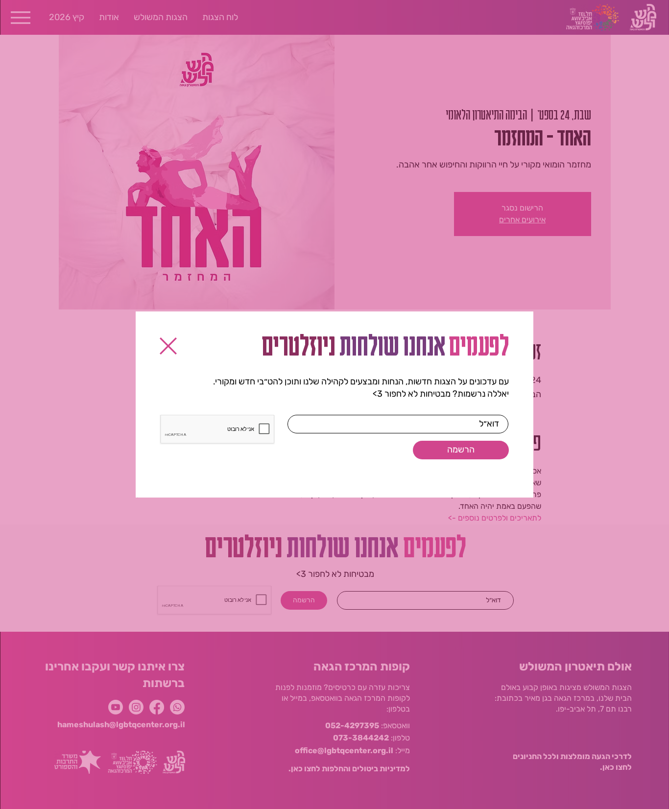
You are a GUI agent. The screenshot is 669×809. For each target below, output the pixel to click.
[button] (168, 346)
